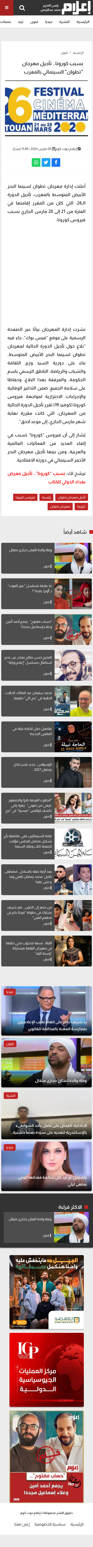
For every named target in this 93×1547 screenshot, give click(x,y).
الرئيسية (83, 22)
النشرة (64, 22)
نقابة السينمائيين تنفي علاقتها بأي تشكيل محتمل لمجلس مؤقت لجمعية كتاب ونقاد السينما (27, 841)
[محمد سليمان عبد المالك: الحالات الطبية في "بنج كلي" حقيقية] (73, 701)
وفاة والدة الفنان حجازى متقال (30, 550)
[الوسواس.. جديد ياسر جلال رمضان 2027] (73, 772)
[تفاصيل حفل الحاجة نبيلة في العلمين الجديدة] (73, 736)
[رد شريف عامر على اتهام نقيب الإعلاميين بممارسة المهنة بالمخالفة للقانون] (46, 1011)
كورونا (81, 506)
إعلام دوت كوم (66, 149)
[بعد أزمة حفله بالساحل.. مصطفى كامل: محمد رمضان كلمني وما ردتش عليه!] (73, 879)
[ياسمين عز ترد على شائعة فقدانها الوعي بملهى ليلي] (46, 1166)
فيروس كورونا (25, 497)
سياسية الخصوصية (49, 1524)
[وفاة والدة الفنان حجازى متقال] (73, 558)
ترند (20, 22)
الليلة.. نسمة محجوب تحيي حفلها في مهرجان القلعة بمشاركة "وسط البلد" (29, 948)
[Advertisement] (46, 274)
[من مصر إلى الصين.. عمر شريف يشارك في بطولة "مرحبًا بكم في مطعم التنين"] (73, 915)
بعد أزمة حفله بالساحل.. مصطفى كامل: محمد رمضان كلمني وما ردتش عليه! (28, 876)
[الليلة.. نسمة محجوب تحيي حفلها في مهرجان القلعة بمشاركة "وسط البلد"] (73, 951)
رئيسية (46, 497)
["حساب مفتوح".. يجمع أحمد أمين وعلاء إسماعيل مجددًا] (73, 629)
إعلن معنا (22, 1524)
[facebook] (56, 162)
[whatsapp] (36, 162)
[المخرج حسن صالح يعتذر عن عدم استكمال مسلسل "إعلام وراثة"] (73, 665)
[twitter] (46, 162)
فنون (34, 22)
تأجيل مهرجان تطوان (72, 497)
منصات (5, 22)
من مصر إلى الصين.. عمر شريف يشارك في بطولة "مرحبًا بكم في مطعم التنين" (29, 912)
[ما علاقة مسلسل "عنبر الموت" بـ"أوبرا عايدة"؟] (73, 593)
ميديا (48, 22)
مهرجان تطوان (60, 506)
